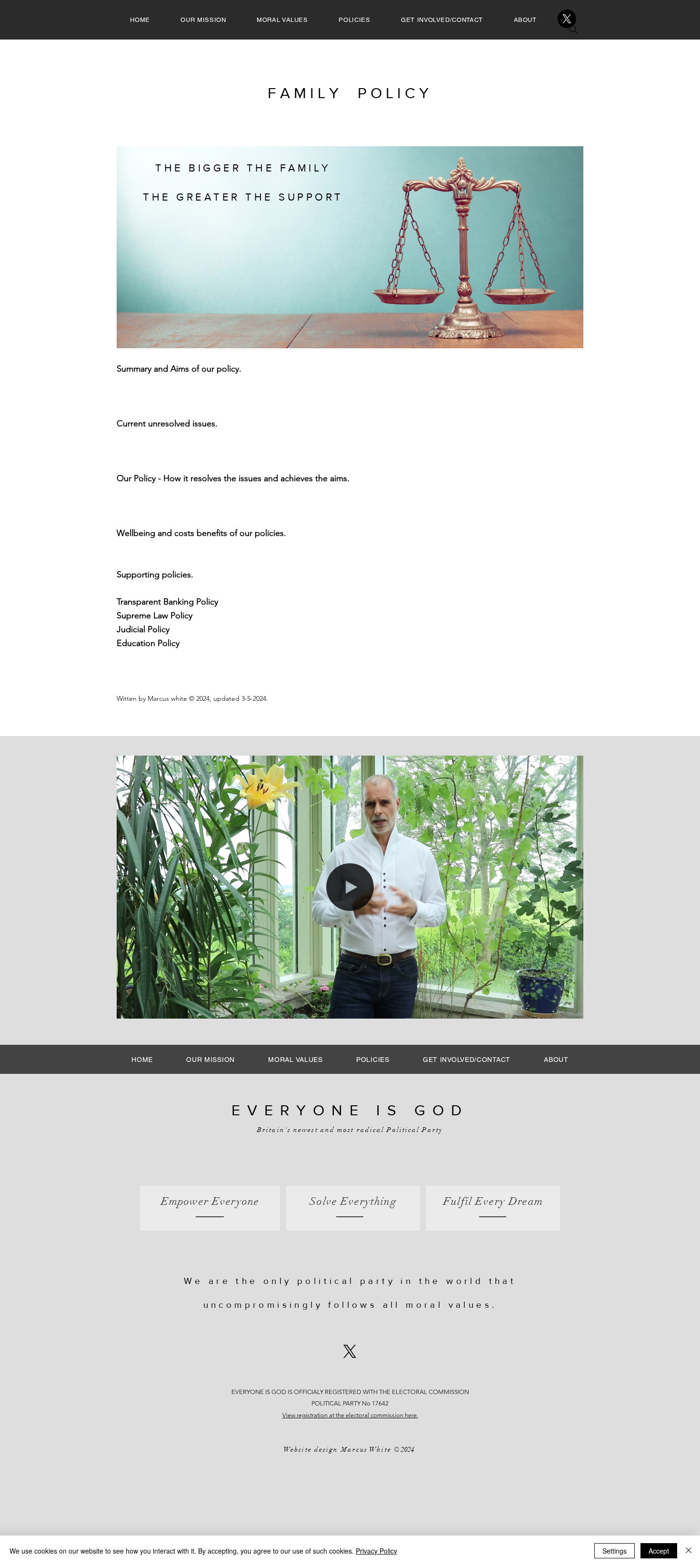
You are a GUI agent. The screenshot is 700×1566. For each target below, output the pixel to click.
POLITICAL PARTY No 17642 (350, 1403)
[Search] (573, 30)
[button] (571, 1008)
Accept (659, 1551)
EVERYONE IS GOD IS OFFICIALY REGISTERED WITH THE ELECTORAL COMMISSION (350, 1391)
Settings (614, 1551)
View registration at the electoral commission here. (350, 1415)
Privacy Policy (376, 1551)
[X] (567, 19)
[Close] (688, 1550)
